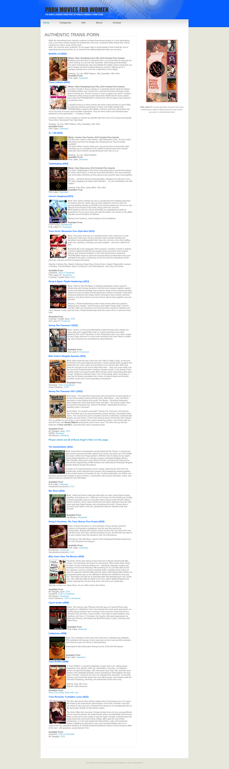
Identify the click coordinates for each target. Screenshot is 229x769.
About (99, 22)
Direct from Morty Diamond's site (63, 692)
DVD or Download (66, 273)
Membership (66, 224)
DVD (73, 277)
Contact (117, 22)
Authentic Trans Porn (72, 34)
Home (46, 22)
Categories (65, 22)
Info (83, 22)
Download (83, 78)
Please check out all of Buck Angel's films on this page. (78, 440)
